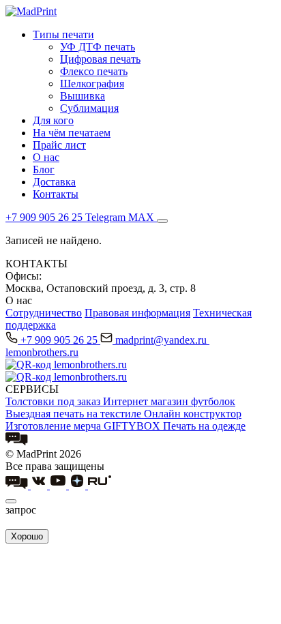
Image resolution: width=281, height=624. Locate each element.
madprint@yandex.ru (162, 340)
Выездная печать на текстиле (74, 413)
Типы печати (63, 34)
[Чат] (16, 441)
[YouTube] (59, 485)
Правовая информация (137, 312)
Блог (44, 169)
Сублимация (89, 108)
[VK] (40, 485)
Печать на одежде (204, 426)
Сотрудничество (43, 312)
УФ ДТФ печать (97, 47)
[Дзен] (78, 485)
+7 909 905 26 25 (60, 340)
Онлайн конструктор (192, 413)
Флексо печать (94, 71)
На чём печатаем (71, 132)
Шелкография (92, 83)
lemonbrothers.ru (41, 352)
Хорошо (27, 536)
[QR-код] (66, 364)
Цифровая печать (100, 59)
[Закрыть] (10, 501)
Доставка (54, 182)
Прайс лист (59, 145)
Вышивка (82, 96)
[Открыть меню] (162, 221)
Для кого (53, 120)
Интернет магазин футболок (169, 401)
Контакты (55, 194)
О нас (46, 157)
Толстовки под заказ (54, 401)
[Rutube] (99, 485)
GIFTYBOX (133, 426)
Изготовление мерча (54, 426)
